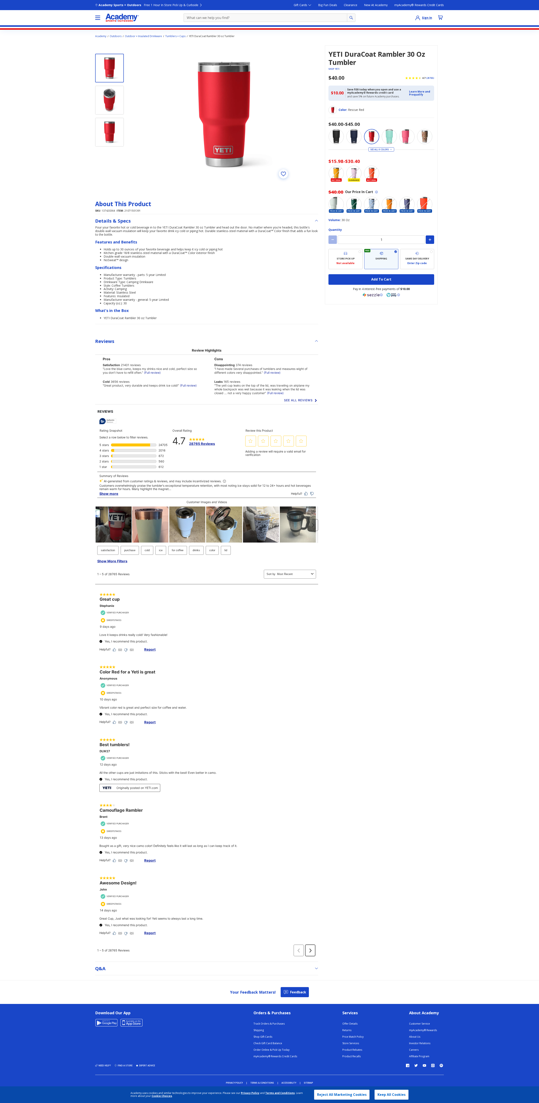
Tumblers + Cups (175, 36)
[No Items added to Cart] (440, 17)
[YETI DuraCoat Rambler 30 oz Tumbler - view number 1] (109, 68)
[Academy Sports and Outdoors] (122, 17)
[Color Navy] (354, 137)
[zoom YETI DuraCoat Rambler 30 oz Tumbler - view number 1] (224, 114)
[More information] (376, 192)
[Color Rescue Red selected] (371, 137)
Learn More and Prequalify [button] (419, 93)
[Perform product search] (351, 17)
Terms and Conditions (280, 1093)
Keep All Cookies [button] (392, 1094)
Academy (100, 36)
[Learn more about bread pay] (393, 294)
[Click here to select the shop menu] (97, 17)
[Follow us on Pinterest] (441, 1065)
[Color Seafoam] (389, 137)
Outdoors (115, 36)
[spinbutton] (381, 239)
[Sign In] (417, 17)
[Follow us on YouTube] (424, 1065)
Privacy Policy (250, 1093)
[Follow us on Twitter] (416, 1065)
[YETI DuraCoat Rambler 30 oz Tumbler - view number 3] (109, 132)
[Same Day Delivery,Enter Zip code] (417, 259)
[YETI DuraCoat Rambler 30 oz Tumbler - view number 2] (109, 100)
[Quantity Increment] (430, 239)
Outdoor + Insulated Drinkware (143, 36)
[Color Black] (336, 137)
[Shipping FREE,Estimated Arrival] (381, 259)
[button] (420, 93)
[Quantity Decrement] (332, 239)
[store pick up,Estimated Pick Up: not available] (345, 259)
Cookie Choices (162, 1096)
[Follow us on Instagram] (432, 1065)
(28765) (430, 78)
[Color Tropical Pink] (407, 137)
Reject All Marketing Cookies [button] (342, 1094)
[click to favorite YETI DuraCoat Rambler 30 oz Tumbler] (283, 174)
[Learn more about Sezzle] (372, 294)
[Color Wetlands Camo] (424, 137)
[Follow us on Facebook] (407, 1065)
